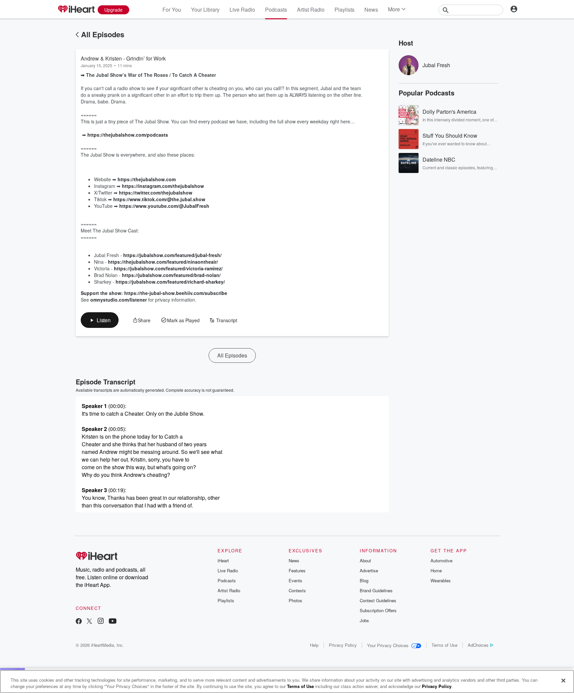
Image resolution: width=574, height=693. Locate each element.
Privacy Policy (343, 645)
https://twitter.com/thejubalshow (155, 192)
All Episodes (102, 34)
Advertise (369, 570)
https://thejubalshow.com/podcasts (127, 134)
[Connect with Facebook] (79, 621)
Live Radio (242, 9)
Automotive (441, 560)
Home (436, 570)
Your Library (205, 9)
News (371, 9)
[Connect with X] (89, 621)
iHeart (223, 560)
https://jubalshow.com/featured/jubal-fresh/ (172, 255)
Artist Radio (311, 9)
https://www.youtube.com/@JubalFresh (164, 206)
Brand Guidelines (376, 590)
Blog (364, 580)
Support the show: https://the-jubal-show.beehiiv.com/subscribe (154, 293)
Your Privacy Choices (388, 645)
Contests (297, 590)
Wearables (440, 580)
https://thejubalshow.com (147, 179)
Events (295, 580)
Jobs (364, 620)
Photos (295, 600)
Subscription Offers (378, 610)
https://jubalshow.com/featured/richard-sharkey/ (170, 281)
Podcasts (276, 9)
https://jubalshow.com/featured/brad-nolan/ (171, 275)
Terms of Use (444, 645)
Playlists (344, 9)
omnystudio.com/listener (118, 299)
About (365, 560)
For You (171, 9)
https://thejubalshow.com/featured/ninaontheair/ (163, 261)
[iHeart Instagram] (101, 621)
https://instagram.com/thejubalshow (163, 186)
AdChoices (478, 645)
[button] (100, 320)
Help (314, 645)
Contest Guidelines (378, 600)
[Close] (563, 680)
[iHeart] (76, 9)
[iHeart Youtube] (113, 621)
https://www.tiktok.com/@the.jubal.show (159, 199)
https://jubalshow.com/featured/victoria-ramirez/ (168, 268)
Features (297, 570)
